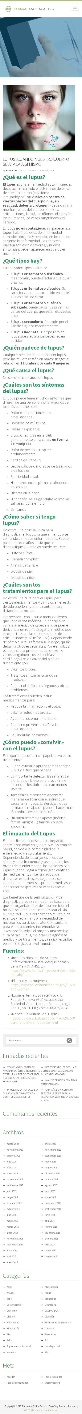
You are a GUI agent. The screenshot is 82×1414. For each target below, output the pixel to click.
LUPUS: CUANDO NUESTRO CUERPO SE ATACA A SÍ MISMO (36, 161)
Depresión (12, 1310)
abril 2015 (11, 1256)
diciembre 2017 (52, 1173)
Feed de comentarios (17, 1382)
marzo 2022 (13, 1143)
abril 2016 (50, 1220)
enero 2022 (50, 1143)
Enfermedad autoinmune (58, 1322)
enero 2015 (12, 1262)
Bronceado (50, 1298)
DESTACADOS (52, 1310)
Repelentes (50, 1334)
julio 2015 (50, 1244)
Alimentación (52, 1287)
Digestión (50, 1316)
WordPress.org (52, 1382)
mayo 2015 (50, 1250)
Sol (46, 1340)
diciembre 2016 (14, 1203)
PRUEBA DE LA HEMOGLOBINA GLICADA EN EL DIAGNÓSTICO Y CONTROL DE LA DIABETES (20, 1093)
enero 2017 (50, 1197)
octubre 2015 (51, 1238)
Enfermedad (13, 1322)
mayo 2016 (12, 1220)
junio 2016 (50, 1215)
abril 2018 (11, 1167)
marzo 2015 (51, 1256)
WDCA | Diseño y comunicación (41, 1410)
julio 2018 (11, 1161)
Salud (9, 1340)
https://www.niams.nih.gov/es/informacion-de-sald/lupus (44, 972)
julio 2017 (11, 1191)
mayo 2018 (50, 1161)
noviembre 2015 (15, 1238)
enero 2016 (12, 1232)
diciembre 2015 (52, 1232)
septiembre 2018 (53, 1155)
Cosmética (50, 1304)
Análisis (10, 1293)
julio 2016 (11, 1215)
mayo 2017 (12, 1197)
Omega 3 (49, 1328)
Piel (8, 1334)
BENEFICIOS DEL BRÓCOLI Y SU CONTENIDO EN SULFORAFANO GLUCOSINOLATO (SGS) (59, 1071)
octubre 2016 (13, 1209)
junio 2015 (12, 1250)
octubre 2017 (51, 1179)
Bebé (9, 1298)
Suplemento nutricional (19, 1346)
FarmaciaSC (12, 170)
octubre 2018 (13, 1155)
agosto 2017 (51, 1185)
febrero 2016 (51, 1226)
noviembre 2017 (15, 1179)
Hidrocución (13, 1328)
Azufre (48, 1293)
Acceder (11, 1376)
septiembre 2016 (53, 1209)
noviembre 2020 (15, 1149)
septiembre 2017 (15, 1185)
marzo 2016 (13, 1226)
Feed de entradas (53, 1376)
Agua (9, 1287)
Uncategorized (52, 1346)
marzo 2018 (51, 1167)
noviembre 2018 (53, 1149)
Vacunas (11, 1352)
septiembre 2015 (15, 1244)
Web (47, 1352)
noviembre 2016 (53, 1203)
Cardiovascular (14, 1304)
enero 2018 (12, 1173)
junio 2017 (50, 1191)
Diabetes (11, 1316)
